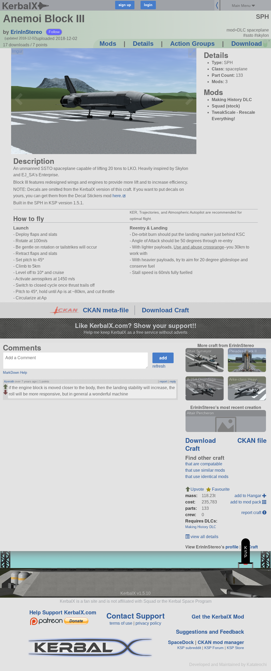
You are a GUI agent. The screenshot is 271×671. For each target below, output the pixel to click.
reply (173, 381)
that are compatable (203, 464)
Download (246, 43)
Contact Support (135, 615)
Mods (108, 43)
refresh (158, 366)
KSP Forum (214, 648)
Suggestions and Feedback (210, 631)
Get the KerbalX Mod (218, 616)
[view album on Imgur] (17, 51)
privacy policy (148, 623)
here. (117, 195)
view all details (203, 536)
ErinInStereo (26, 31)
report (163, 381)
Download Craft (165, 310)
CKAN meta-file (106, 310)
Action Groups (192, 43)
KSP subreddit (189, 648)
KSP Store (235, 648)
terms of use (121, 623)
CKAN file (252, 440)
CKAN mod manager (221, 642)
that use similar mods (205, 470)
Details (143, 43)
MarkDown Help (15, 373)
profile (231, 547)
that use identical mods (206, 476)
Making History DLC (200, 527)
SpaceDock (181, 642)
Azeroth (9, 381)
